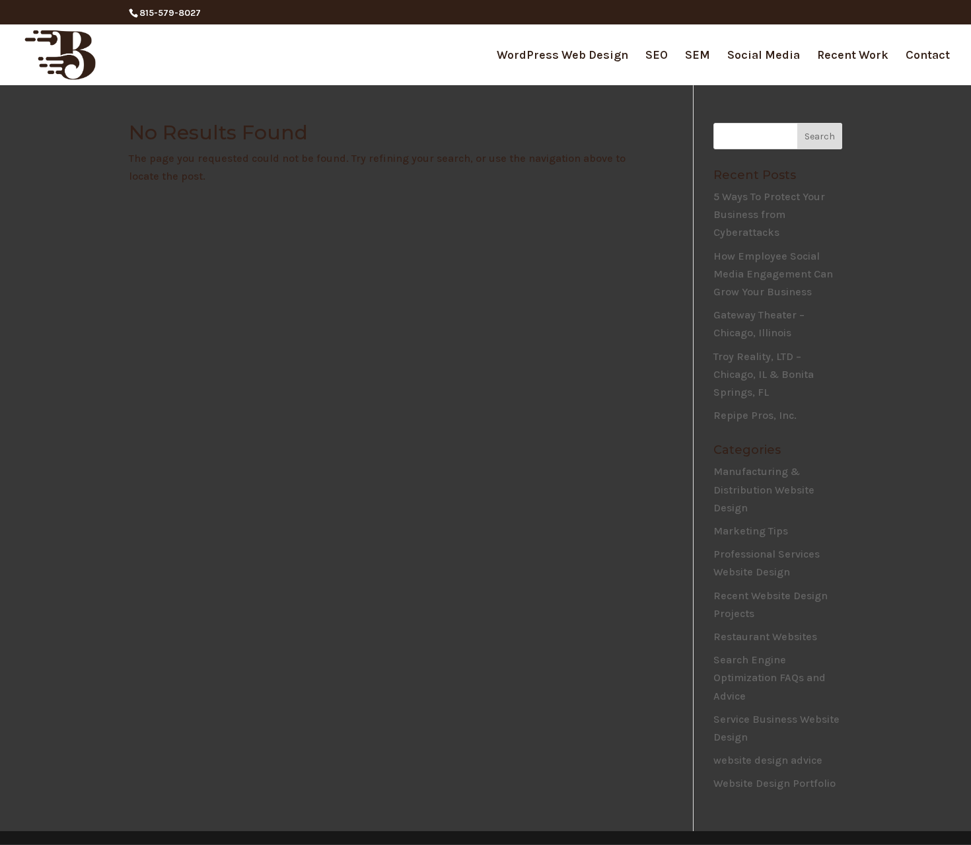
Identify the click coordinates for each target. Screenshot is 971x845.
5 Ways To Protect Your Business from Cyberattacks (769, 214)
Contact (928, 56)
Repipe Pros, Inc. (755, 415)
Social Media (763, 56)
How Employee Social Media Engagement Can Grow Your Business (773, 274)
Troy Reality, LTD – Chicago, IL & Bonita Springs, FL (763, 374)
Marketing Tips (750, 531)
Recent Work (852, 56)
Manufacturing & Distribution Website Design (763, 489)
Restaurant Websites (765, 636)
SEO (656, 56)
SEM (697, 56)
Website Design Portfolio (774, 783)
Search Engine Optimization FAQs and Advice (769, 677)
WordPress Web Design (562, 56)
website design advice (767, 760)
